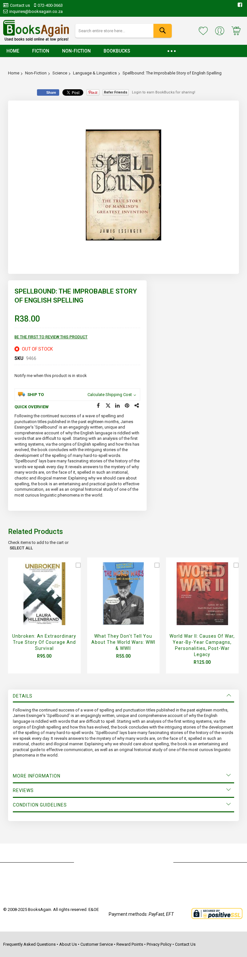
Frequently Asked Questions (29, 944)
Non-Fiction (36, 73)
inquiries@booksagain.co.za (36, 11)
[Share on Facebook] (98, 405)
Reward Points (129, 944)
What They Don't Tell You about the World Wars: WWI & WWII (123, 642)
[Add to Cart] (43, 601)
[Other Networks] (137, 405)
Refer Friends (115, 92)
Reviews (23, 790)
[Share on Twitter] (108, 405)
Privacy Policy (159, 944)
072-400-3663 (50, 5)
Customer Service (96, 944)
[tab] (123, 696)
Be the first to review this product (50, 337)
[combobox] (123, 31)
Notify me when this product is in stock (50, 375)
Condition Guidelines (40, 804)
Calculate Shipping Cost (109, 394)
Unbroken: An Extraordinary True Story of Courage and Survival (44, 642)
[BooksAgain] (36, 31)
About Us (68, 944)
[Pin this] (127, 405)
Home (13, 73)
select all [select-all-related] (21, 548)
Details (22, 696)
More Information (36, 775)
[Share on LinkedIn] (117, 405)
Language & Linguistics (95, 73)
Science (59, 73)
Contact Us (185, 944)
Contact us (20, 5)
